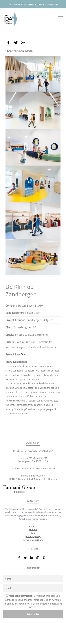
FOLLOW (33, 549)
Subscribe (33, 614)
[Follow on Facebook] (20, 557)
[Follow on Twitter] (27, 557)
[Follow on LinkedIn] (33, 557)
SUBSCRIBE (33, 568)
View (24, 354)
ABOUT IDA (33, 501)
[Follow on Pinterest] (45, 557)
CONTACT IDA (33, 443)
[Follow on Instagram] (39, 557)
